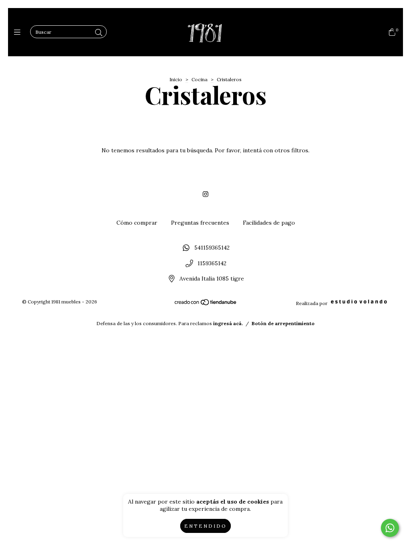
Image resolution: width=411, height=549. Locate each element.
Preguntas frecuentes (200, 222)
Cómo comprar (136, 222)
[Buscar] (99, 33)
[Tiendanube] (206, 304)
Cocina (199, 79)
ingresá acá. (228, 323)
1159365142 (211, 263)
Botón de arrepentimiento (283, 323)
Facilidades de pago (269, 222)
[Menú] (19, 32)
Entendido (205, 526)
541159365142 (212, 247)
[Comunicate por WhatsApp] (390, 528)
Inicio (175, 79)
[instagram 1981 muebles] (205, 194)
